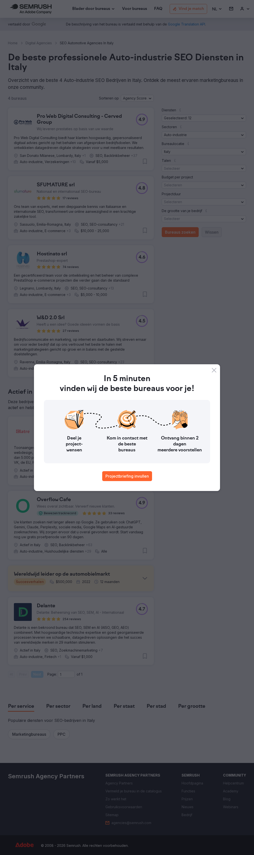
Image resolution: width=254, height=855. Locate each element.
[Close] (214, 370)
